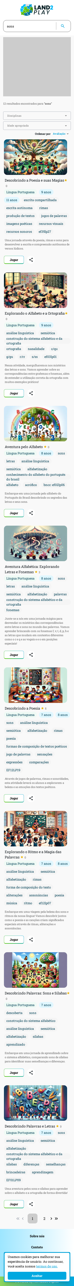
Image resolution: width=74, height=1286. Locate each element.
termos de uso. (47, 1266)
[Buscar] (62, 26)
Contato (37, 1247)
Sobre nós (37, 1236)
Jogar (14, 260)
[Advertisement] (37, 66)
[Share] (31, 260)
